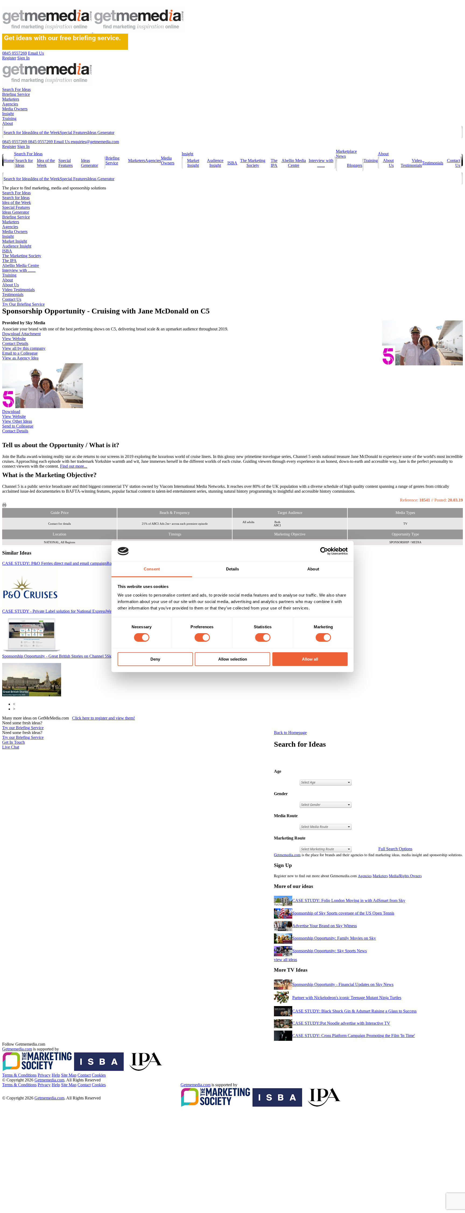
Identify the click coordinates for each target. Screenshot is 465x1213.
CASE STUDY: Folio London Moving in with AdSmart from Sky (348, 900)
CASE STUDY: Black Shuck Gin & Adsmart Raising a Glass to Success (354, 1011)
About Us (10, 285)
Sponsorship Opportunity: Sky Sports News (329, 950)
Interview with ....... (321, 163)
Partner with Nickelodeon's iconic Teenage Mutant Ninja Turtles (346, 997)
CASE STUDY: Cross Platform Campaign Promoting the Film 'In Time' (353, 1035)
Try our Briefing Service (23, 727)
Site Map (68, 1075)
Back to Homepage (290, 732)
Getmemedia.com (287, 854)
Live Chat (10, 747)
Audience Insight (215, 163)
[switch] (202, 637)
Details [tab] (232, 569)
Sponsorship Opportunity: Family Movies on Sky (334, 938)
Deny (155, 659)
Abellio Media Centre (293, 163)
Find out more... (73, 466)
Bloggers (354, 165)
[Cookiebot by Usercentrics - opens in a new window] (324, 551)
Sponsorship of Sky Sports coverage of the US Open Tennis (343, 913)
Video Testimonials (411, 163)
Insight (8, 113)
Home (8, 160)
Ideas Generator (100, 132)
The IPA (274, 163)
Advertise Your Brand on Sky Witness (324, 925)
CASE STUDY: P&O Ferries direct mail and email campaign (76, 563)
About (7, 123)
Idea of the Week (45, 132)
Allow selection (232, 659)
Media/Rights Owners (405, 875)
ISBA (232, 163)
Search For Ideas (16, 89)
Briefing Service (16, 94)
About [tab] (313, 569)
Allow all (310, 659)
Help (56, 1075)
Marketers (10, 99)
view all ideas (285, 959)
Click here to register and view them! (103, 718)
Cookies (99, 1075)
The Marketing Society (252, 163)
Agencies (10, 104)
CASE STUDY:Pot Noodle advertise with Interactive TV (341, 1023)
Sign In (23, 146)
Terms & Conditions (19, 1075)
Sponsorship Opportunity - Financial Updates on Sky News (342, 984)
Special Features (73, 132)
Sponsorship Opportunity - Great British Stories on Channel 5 (63, 656)
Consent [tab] (152, 569)
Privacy (44, 1075)
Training (9, 118)
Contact (84, 1075)
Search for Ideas (17, 132)
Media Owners (14, 109)
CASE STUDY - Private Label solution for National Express (82, 611)
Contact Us (11, 299)
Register (9, 146)
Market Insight (193, 163)
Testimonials (432, 163)
